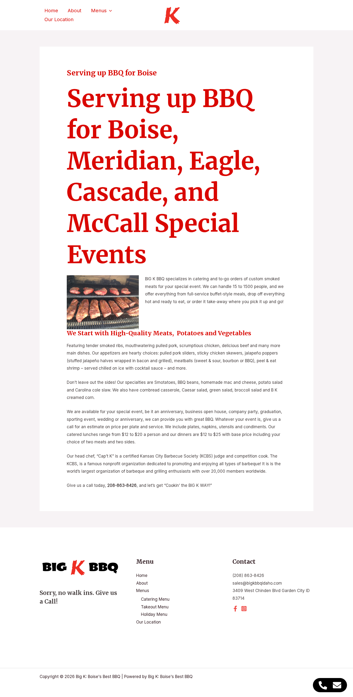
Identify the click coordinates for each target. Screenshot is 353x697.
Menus (99, 10)
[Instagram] (244, 608)
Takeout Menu (155, 607)
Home (51, 10)
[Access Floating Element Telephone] (323, 685)
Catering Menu (155, 599)
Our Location (58, 19)
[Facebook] (235, 608)
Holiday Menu (154, 614)
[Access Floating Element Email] (337, 685)
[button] (109, 10)
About (74, 10)
